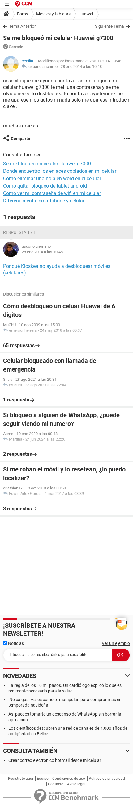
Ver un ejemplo (116, 643)
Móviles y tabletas (53, 13)
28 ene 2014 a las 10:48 (81, 66)
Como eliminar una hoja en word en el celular (52, 178)
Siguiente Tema (109, 26)
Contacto (55, 784)
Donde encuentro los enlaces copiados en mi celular (59, 171)
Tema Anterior (22, 26)
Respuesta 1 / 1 (19, 232)
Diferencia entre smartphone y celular (43, 201)
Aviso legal (76, 784)
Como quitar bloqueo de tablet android (45, 186)
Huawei (86, 13)
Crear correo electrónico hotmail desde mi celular (54, 760)
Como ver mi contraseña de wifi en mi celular (52, 193)
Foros (22, 13)
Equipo (43, 778)
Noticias (15, 643)
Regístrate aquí (20, 778)
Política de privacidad (107, 778)
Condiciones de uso (68, 778)
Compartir (21, 138)
